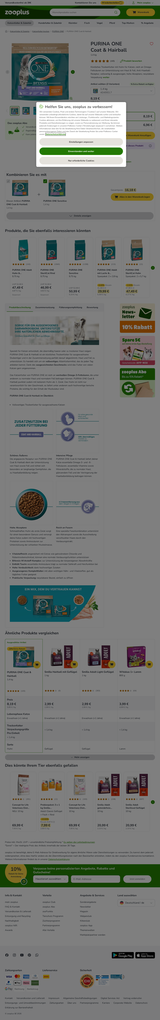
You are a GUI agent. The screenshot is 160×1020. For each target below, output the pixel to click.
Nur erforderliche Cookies (81, 160)
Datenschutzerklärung (55, 134)
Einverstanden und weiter (81, 151)
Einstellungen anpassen (81, 141)
